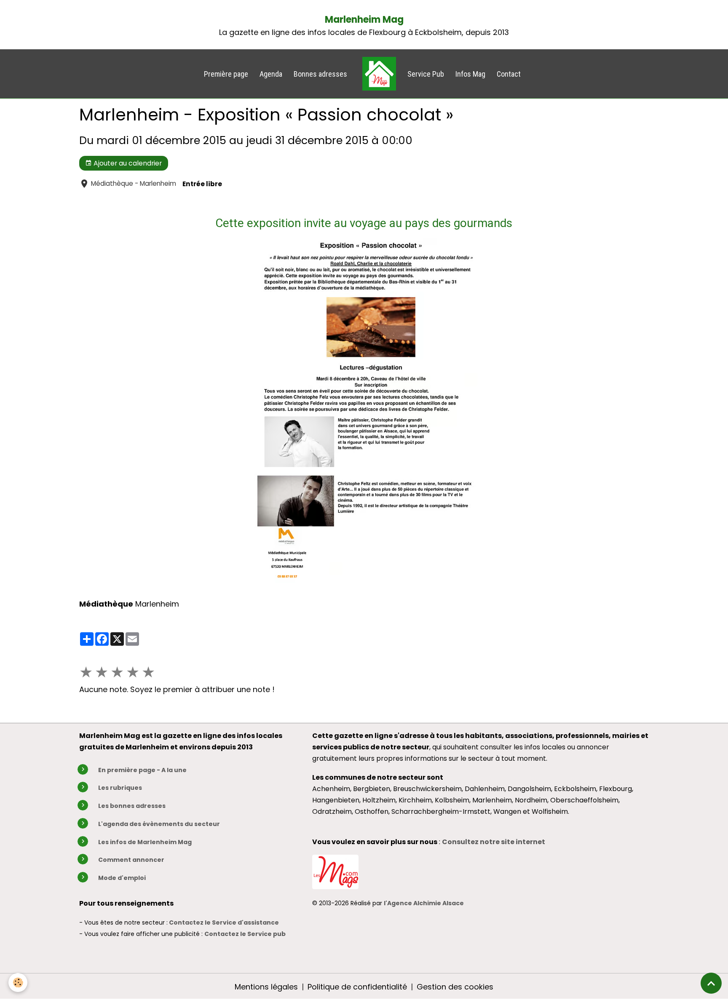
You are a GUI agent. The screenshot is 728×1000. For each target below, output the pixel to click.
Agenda (271, 74)
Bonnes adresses (320, 74)
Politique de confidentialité (357, 986)
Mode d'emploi (122, 878)
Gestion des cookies (455, 986)
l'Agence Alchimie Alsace (424, 903)
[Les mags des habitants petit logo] (335, 871)
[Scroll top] (711, 983)
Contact (509, 74)
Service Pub (425, 74)
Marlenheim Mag (364, 19)
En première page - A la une (142, 770)
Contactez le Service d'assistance (224, 922)
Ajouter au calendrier (127, 163)
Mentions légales (266, 986)
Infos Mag (470, 74)
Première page (226, 74)
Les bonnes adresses (132, 806)
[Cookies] (17, 982)
